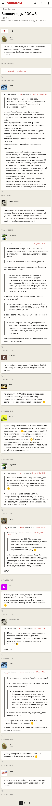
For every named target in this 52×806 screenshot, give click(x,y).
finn (20, 473)
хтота (10, 37)
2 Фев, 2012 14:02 (7, 513)
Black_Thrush (13, 201)
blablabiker (23, 20)
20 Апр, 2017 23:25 (37, 20)
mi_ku (10, 519)
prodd (10, 771)
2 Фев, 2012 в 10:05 (38, 473)
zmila (20, 244)
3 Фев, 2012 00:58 (7, 614)
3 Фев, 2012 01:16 (7, 658)
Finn (10, 385)
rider (20, 628)
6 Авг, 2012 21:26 (7, 766)
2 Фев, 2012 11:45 (7, 459)
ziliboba (11, 416)
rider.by (11, 585)
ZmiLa (10, 86)
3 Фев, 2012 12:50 (7, 739)
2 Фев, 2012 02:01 (7, 379)
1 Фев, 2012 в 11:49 (39, 244)
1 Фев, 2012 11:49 (6, 196)
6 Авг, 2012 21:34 (7, 794)
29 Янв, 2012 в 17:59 (40, 94)
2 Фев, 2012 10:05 (7, 411)
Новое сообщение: (9, 20)
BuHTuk (11, 356)
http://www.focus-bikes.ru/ (15, 71)
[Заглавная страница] (14, 2)
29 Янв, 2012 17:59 (7, 64)
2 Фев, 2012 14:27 (7, 580)
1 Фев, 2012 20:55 (7, 230)
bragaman (12, 235)
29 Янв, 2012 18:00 (7, 80)
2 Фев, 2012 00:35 (7, 350)
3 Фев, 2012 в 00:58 (39, 628)
